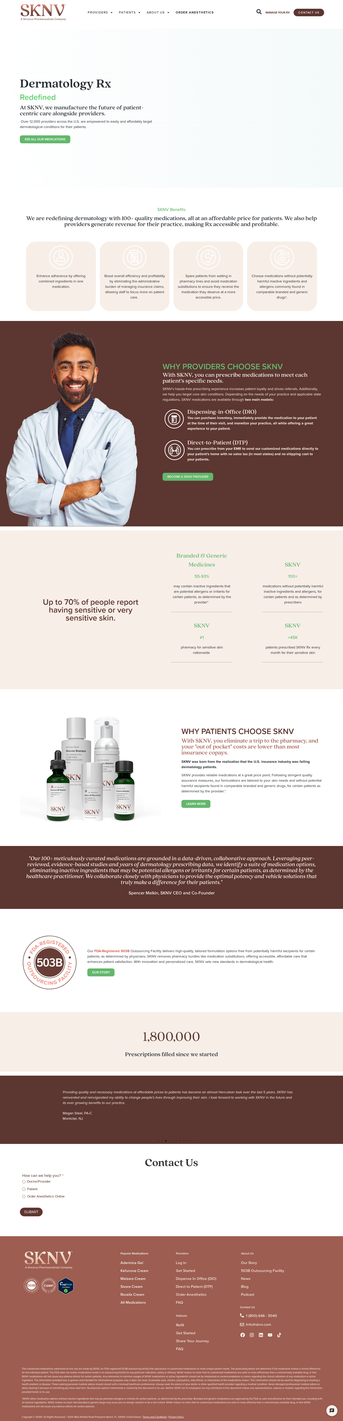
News (246, 1278)
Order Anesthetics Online (45, 1196)
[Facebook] (242, 1334)
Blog (245, 1286)
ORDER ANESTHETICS (195, 12)
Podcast (247, 1294)
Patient (32, 1189)
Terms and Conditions (155, 1417)
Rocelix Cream (132, 1294)
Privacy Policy (176, 1417)
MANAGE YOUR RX (278, 13)
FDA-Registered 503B (112, 951)
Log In (181, 1263)
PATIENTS (127, 12)
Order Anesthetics (191, 1294)
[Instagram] (251, 1334)
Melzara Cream (133, 1278)
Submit (31, 1212)
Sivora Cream (131, 1286)
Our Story (249, 1263)
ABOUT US (156, 12)
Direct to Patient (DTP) (194, 1286)
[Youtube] (270, 1334)
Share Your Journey (192, 1341)
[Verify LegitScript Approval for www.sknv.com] (65, 1293)
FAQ (179, 1302)
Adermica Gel (131, 1263)
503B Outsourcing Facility (262, 1271)
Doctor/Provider (38, 1181)
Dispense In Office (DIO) (196, 1278)
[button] (158, 1141)
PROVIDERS (98, 12)
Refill (180, 1325)
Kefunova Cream (134, 1271)
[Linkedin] (260, 1334)
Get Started (185, 1271)
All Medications (133, 1302)
